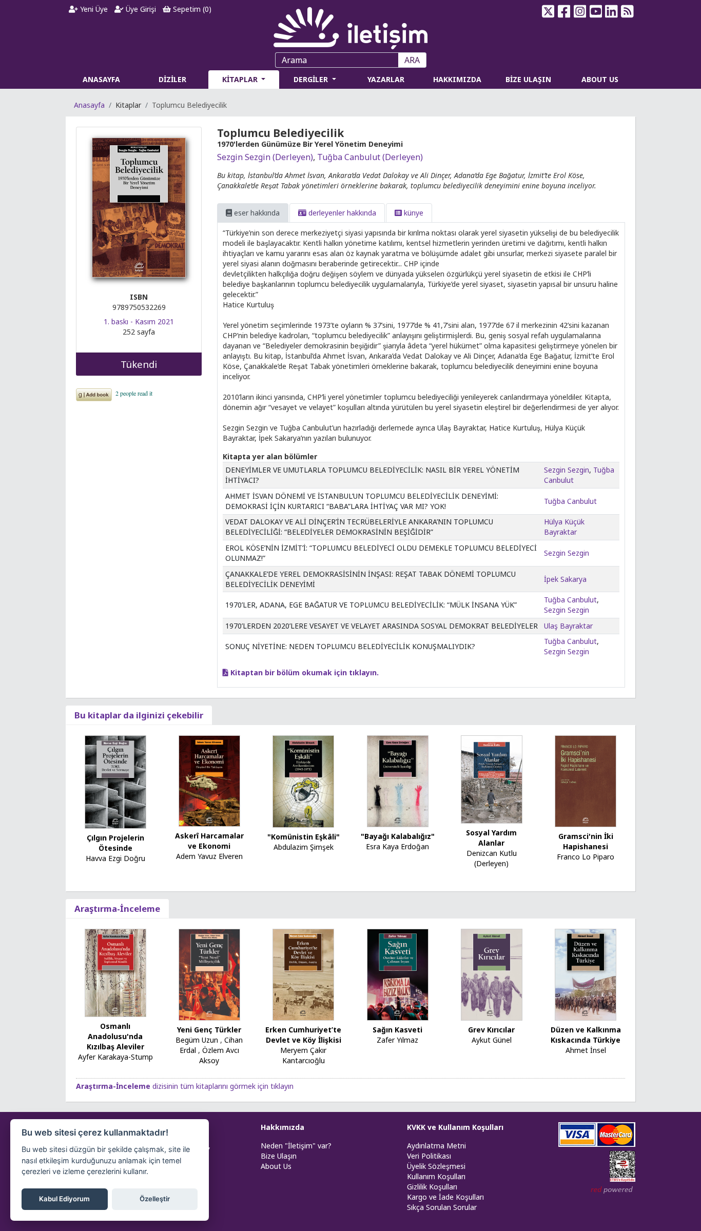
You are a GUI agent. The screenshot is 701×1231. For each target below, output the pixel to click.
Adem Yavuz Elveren (209, 856)
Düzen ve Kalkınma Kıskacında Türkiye (586, 1035)
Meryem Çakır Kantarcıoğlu (303, 1055)
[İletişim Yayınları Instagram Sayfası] (580, 11)
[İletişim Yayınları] (350, 25)
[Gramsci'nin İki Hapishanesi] (585, 780)
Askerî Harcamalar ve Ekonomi (209, 841)
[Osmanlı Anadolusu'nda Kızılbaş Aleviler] (115, 972)
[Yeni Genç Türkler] (209, 974)
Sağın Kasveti (397, 1029)
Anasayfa (89, 105)
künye (412, 213)
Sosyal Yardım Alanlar (491, 838)
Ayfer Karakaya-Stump (115, 1057)
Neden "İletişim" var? (296, 1145)
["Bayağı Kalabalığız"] (398, 780)
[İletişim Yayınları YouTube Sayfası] (595, 11)
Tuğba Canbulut (570, 501)
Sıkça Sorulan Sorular (442, 1207)
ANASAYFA (101, 79)
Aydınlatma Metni (436, 1145)
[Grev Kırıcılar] (491, 974)
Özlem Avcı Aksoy (219, 1055)
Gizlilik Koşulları (432, 1186)
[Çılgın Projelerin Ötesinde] (115, 781)
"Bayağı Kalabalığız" (398, 836)
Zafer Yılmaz (397, 1040)
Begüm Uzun (197, 1040)
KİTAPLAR (241, 79)
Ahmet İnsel (586, 1050)
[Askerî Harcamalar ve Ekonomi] (209, 780)
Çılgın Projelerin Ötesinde (115, 843)
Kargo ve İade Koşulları (445, 1197)
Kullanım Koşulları (436, 1176)
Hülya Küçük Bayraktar (564, 527)
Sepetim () (191, 9)
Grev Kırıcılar (491, 1029)
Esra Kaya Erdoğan (397, 846)
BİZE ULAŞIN (528, 79)
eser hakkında (256, 213)
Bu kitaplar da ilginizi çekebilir (138, 715)
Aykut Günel (492, 1040)
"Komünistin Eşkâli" (303, 837)
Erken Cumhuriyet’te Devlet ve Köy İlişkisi (303, 1035)
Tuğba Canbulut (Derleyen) (370, 157)
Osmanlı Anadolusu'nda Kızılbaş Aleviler (115, 1036)
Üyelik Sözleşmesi (436, 1166)
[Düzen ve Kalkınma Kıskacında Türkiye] (585, 974)
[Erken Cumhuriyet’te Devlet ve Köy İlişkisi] (303, 974)
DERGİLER (312, 79)
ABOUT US (599, 79)
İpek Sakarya (565, 579)
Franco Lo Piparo (585, 857)
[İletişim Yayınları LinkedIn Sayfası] (611, 11)
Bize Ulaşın (279, 1156)
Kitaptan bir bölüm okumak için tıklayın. (303, 672)
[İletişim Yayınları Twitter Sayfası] (548, 11)
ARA (412, 60)
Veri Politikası (429, 1156)
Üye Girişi (140, 9)
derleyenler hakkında (341, 213)
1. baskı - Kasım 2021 (139, 321)
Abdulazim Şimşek (304, 847)
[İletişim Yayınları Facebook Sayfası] (564, 11)
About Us (276, 1166)
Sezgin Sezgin (566, 470)
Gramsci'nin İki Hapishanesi (585, 841)
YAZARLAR (385, 79)
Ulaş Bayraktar (568, 626)
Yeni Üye (93, 9)
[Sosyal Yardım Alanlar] (491, 779)
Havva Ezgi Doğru (115, 858)
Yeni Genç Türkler (209, 1029)
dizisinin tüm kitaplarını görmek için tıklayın (185, 1086)
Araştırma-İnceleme (117, 908)
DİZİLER (172, 79)
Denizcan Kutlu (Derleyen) (491, 858)
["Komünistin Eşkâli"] (303, 781)
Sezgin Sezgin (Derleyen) (265, 157)
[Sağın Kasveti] (398, 974)
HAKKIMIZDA (457, 79)
